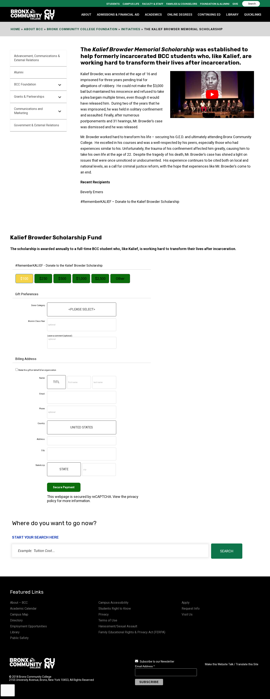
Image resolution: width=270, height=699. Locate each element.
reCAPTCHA (101, 497)
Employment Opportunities (28, 626)
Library (15, 632)
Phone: (42, 409)
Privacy (103, 614)
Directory (16, 620)
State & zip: (40, 465)
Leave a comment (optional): (60, 336)
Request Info (191, 608)
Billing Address (25, 359)
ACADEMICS (153, 14)
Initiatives (130, 29)
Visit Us (187, 614)
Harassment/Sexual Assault (117, 626)
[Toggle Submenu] (60, 85)
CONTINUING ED (209, 14)
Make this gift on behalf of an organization (37, 370)
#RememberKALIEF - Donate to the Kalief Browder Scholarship (59, 265)
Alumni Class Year (36, 321)
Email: (42, 394)
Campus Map (19, 614)
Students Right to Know (114, 608)
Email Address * (145, 666)
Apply (186, 602)
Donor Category (38, 305)
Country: (41, 423)
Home (15, 29)
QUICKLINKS (252, 14)
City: (43, 450)
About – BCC (19, 602)
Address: (41, 439)
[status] (110, 550)
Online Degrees (179, 14)
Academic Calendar (23, 608)
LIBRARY (232, 14)
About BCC (33, 29)
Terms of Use (107, 620)
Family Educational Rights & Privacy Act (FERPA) (131, 632)
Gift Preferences (26, 294)
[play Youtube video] (212, 94)
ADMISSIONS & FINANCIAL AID (118, 14)
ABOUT (86, 14)
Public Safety (19, 638)
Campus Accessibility (113, 602)
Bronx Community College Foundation (82, 29)
